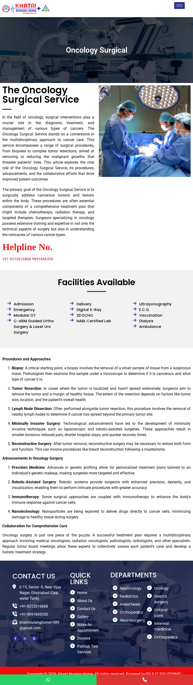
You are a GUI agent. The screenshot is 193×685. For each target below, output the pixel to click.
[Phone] (144, 679)
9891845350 (42, 259)
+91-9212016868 (16, 259)
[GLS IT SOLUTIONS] (163, 674)
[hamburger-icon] (179, 5)
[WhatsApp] (48, 679)
